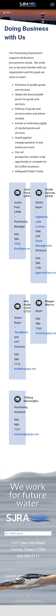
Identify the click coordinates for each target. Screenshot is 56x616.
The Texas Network (33, 601)
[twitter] (17, 596)
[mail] (39, 596)
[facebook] (12, 596)
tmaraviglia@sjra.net (26, 434)
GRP (16, 341)
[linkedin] (23, 596)
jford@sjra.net (22, 248)
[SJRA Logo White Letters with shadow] (28, 511)
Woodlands (21, 332)
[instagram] (33, 596)
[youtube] (28, 596)
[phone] (44, 596)
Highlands (41, 216)
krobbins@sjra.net (25, 368)
